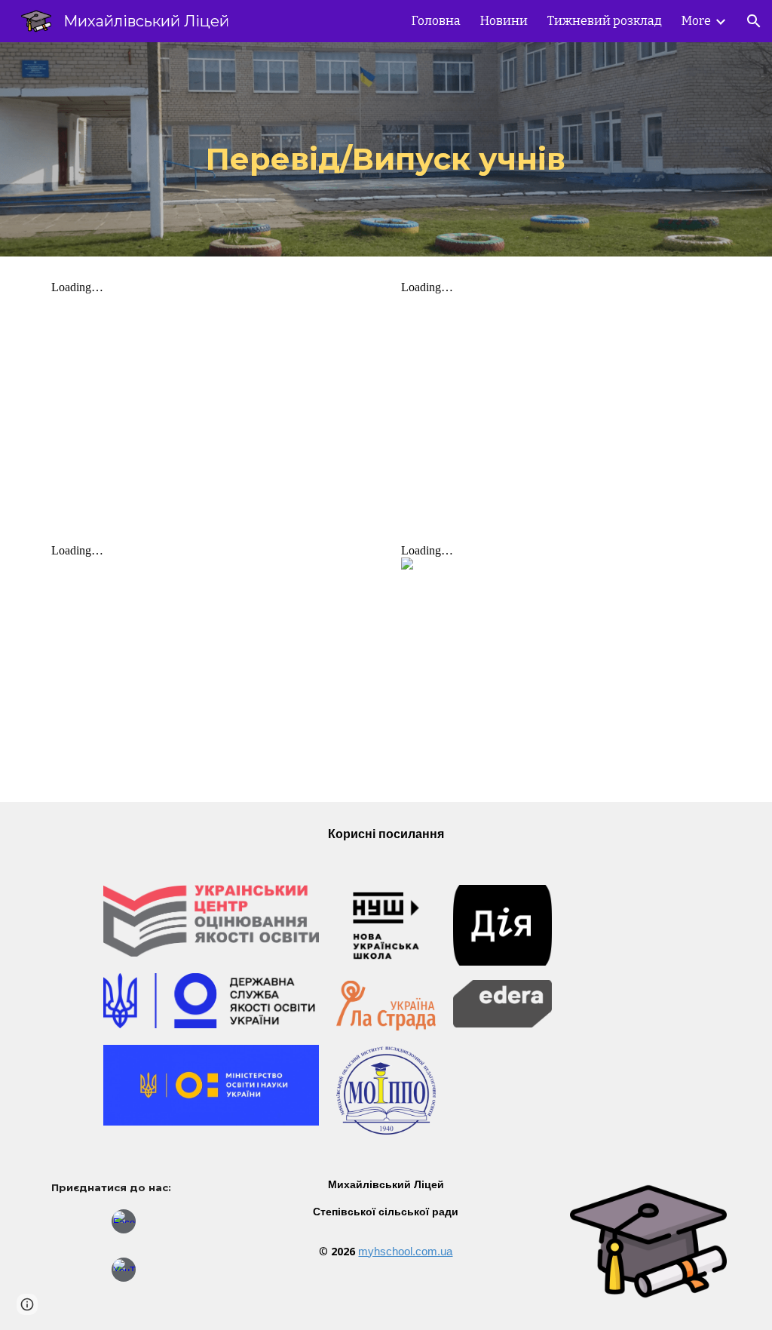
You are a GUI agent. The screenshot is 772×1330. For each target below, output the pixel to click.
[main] (385, 149)
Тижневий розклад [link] (604, 21)
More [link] (696, 21)
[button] (754, 21)
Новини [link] (504, 21)
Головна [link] (436, 21)
